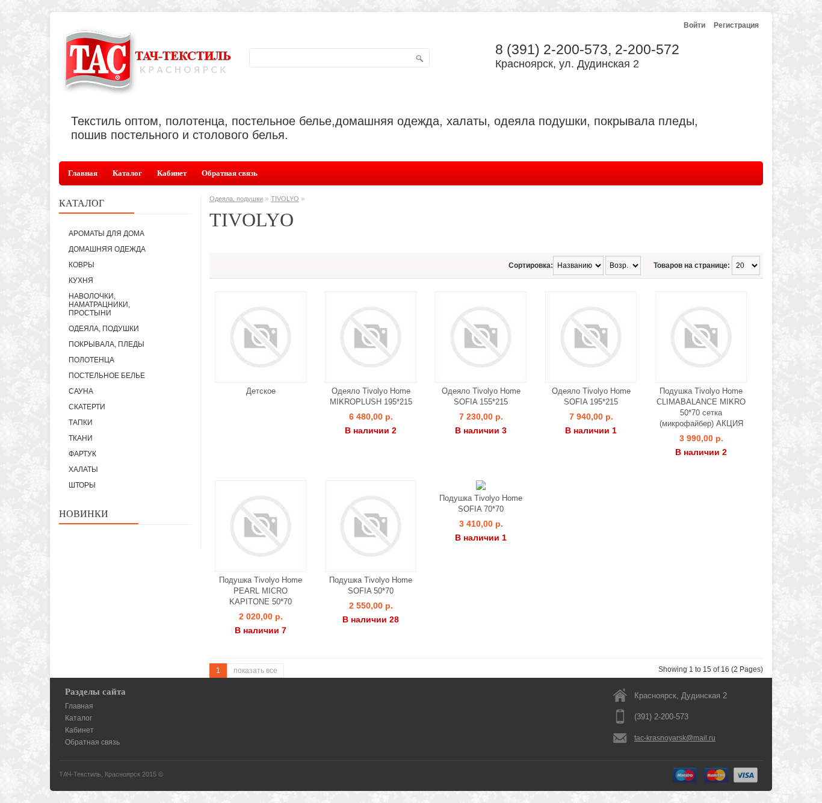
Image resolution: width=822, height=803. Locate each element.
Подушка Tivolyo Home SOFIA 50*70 (370, 585)
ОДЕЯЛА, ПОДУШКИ (104, 328)
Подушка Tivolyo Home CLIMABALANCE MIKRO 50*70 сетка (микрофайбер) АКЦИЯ (701, 407)
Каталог (127, 173)
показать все (255, 670)
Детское (261, 390)
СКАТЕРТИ (87, 407)
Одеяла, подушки (236, 198)
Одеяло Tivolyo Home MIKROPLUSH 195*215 (371, 396)
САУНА (81, 391)
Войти (694, 25)
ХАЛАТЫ (83, 469)
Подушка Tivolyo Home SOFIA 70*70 (480, 503)
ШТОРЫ (82, 485)
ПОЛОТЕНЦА (91, 360)
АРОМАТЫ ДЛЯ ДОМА (106, 233)
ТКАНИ (81, 438)
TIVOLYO (285, 198)
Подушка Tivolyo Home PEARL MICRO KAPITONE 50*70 (260, 590)
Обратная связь (230, 173)
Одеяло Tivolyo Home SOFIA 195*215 (591, 396)
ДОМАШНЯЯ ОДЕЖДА (107, 249)
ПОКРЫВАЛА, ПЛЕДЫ (106, 344)
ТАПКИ (81, 422)
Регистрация (736, 25)
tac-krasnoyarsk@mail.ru (674, 738)
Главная (82, 173)
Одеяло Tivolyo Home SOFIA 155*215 (481, 396)
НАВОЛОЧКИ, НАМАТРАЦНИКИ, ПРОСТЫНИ (99, 304)
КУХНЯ (81, 280)
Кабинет (172, 173)
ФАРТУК (82, 454)
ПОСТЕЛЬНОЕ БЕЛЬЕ (107, 375)
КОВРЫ (81, 265)
